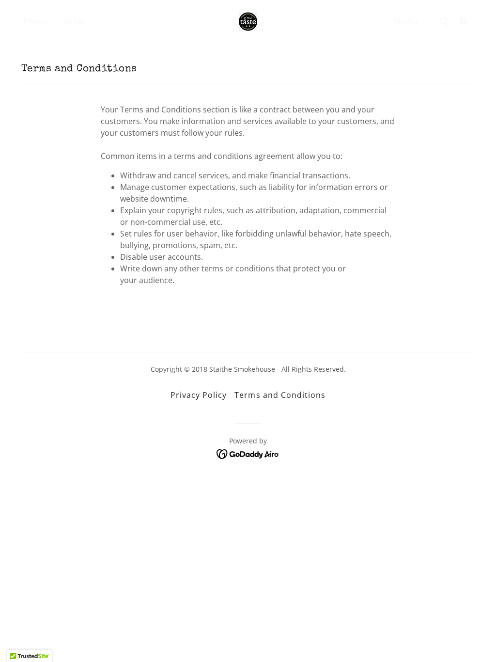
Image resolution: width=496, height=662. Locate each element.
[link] (248, 20)
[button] (463, 21)
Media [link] (406, 21)
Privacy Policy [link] (198, 395)
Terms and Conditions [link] (279, 395)
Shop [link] (73, 21)
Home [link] (35, 21)
